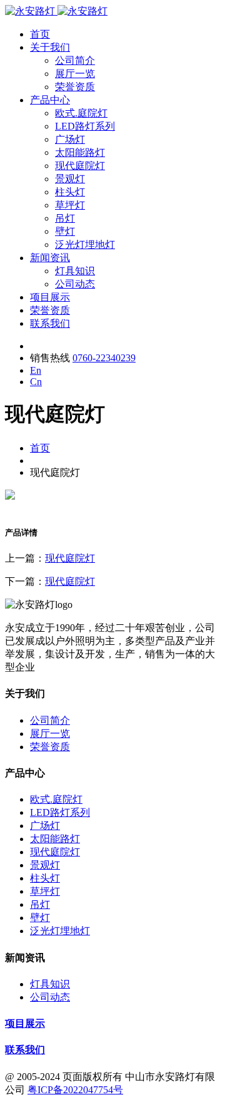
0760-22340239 (104, 358)
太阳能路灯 (80, 152)
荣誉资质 (75, 86)
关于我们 (50, 47)
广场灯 (70, 139)
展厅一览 (75, 73)
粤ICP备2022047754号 (75, 1089)
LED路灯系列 (85, 126)
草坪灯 (70, 205)
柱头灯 (70, 192)
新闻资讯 (50, 257)
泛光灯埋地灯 (85, 244)
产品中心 (50, 100)
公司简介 (75, 60)
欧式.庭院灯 (81, 113)
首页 (40, 34)
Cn (36, 381)
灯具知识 (75, 270)
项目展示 (50, 297)
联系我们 (50, 323)
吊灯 (65, 218)
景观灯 (70, 178)
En (35, 370)
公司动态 (75, 284)
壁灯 (65, 231)
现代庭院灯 (80, 165)
